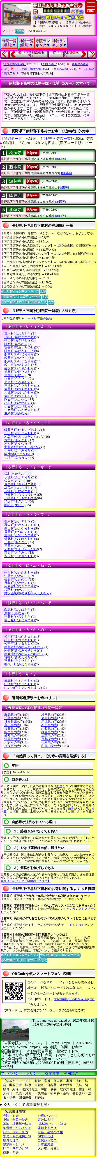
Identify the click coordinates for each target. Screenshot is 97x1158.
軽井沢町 (22, 429)
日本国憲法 (45, 1144)
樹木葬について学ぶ (52, 1124)
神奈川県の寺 (13, 721)
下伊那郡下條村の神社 (29, 69)
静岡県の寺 (49, 732)
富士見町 (19, 620)
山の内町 (22, 687)
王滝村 (19, 385)
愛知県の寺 (12, 735)
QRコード (56, 988)
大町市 (18, 396)
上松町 (19, 337)
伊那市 (14, 375)
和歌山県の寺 (50, 746)
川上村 (19, 433)
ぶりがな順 (8, 318)
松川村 (19, 640)
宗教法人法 (45, 1120)
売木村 (18, 382)
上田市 (16, 378)
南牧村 (21, 650)
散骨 (71, 808)
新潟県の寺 (49, 721)
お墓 (59, 786)
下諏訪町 (21, 498)
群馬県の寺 (12, 714)
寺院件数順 (44, 318)
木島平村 (24, 436)
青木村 (18, 333)
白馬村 (18, 609)
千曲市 (16, 542)
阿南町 (19, 351)
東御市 (16, 552)
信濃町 (18, 491)
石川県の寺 (49, 725)
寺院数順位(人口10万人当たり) (21, 296)
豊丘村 (19, 556)
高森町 (19, 525)
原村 (14, 613)
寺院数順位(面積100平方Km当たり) (24, 302)
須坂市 (16, 501)
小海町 (18, 450)
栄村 (16, 474)
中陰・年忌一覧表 (15, 1120)
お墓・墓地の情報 (50, 1132)
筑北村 (19, 539)
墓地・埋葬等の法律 (17, 1124)
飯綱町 (19, 361)
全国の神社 (49, 64)
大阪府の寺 (12, 742)
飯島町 (19, 354)
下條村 (21, 494)
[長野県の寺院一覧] (56, 139)
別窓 (43, 291)
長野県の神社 (80, 64)
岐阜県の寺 (12, 732)
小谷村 (18, 406)
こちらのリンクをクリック (78, 908)
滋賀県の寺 (12, 739)
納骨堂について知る (17, 1128)
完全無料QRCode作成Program (74, 999)
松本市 (18, 643)
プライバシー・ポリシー (21, 1073)
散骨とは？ (11, 1140)
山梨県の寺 (49, 728)
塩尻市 (18, 487)
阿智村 (16, 344)
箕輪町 (18, 657)
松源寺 (15, 152)
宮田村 (18, 660)
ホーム (19, 30)
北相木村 (22, 447)
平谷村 (18, 616)
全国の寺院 (60, 69)
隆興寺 (15, 195)
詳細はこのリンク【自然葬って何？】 (26, 881)
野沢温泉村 (27, 593)
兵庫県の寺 (49, 742)
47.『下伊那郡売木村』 (66, 54)
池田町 (18, 371)
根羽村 (16, 590)
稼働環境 (52, 1073)
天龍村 (21, 549)
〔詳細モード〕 (12, 139)
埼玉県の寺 (49, 714)
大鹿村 (19, 392)
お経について (47, 1116)
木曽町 (16, 440)
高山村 (19, 528)
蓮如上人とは (47, 1128)
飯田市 (16, 357)
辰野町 (18, 532)
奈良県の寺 (12, 746)
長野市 (16, 579)
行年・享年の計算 (15, 1148)
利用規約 (71, 1073)
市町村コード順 (26, 318)
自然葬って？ (47, 1140)
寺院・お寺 (11, 1116)
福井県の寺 (12, 728)
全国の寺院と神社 (15, 64)
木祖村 (16, 443)
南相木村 (24, 647)
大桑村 (19, 389)
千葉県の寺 (12, 718)
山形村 (19, 684)
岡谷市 (16, 399)
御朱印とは (45, 1136)
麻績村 (16, 413)
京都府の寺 (49, 739)
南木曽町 (19, 586)
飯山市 (18, 364)
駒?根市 (18, 454)
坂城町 (18, 477)
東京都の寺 (49, 718)
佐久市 (14, 480)
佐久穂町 (19, 484)
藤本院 (15, 167)
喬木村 (18, 521)
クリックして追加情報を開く (27, 1104)
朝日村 (18, 340)
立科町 (19, 535)
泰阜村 (19, 680)
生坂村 (19, 368)
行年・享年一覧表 (15, 1132)
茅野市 (14, 546)
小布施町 (19, 409)
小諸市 (16, 457)
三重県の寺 (49, 735)
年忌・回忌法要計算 (17, 1136)
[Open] (32, 152)
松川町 (19, 636)
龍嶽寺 (15, 209)
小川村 (18, 403)
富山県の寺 (12, 725)
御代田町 (19, 664)
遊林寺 (15, 181)
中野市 (16, 576)
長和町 (18, 583)
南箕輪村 (24, 654)
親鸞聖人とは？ (14, 1144)
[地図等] (60, 159)
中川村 (19, 572)
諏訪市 (14, 505)
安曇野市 (19, 347)
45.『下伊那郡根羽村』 (31, 54)
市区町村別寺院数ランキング (20, 291)
